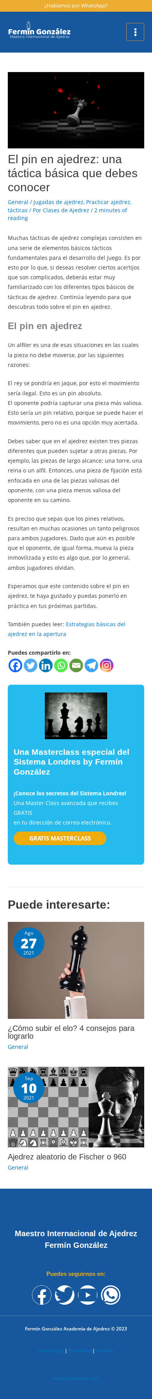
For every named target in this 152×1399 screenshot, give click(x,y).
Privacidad (80, 1350)
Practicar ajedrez (108, 202)
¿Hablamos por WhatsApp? (76, 5)
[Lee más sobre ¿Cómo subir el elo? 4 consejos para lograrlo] (76, 969)
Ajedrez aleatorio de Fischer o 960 (67, 1156)
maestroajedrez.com (76, 1378)
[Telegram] (91, 665)
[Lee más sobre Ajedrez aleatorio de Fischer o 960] (76, 1106)
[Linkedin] (46, 665)
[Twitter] (30, 665)
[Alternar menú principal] (135, 32)
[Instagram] (106, 665)
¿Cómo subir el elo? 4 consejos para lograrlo (71, 1032)
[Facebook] (15, 665)
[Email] (76, 665)
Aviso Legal (51, 1350)
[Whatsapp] (61, 665)
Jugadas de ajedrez (58, 202)
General (18, 202)
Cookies (105, 1350)
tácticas (18, 210)
